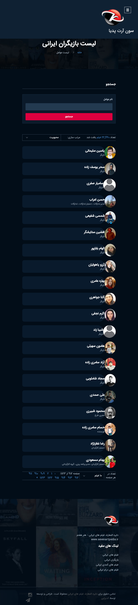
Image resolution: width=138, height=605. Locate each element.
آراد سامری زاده (95, 362)
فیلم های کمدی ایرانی (107, 565)
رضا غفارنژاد (97, 443)
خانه (79, 53)
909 (43, 474)
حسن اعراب (97, 199)
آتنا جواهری (97, 297)
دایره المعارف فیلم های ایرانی (82, 594)
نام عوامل (108, 99)
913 (70, 478)
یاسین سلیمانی (95, 151)
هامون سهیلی (96, 346)
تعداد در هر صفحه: (110, 476)
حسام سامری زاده (93, 427)
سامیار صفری (95, 183)
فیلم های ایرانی (110, 555)
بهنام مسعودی (95, 460)
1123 (42, 478)
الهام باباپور (98, 248)
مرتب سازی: (73, 138)
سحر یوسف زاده (94, 167)
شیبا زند (98, 330)
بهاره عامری (98, 281)
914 (63, 478)
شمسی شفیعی (95, 216)
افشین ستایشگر (94, 232)
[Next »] (37, 478)
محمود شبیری (95, 411)
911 (30, 474)
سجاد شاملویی (95, 378)
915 (57, 478)
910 (36, 474)
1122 (50, 478)
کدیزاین (105, 598)
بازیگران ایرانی (111, 560)
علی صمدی (97, 395)
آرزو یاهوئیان (96, 265)
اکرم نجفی (98, 313)
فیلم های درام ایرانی (108, 570)
